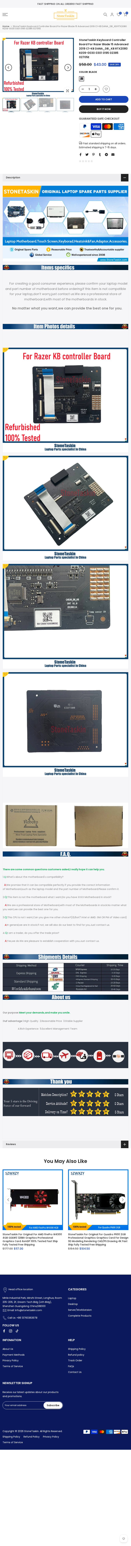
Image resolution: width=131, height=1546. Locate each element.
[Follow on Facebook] (4, 1331)
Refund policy (76, 1354)
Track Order (75, 1360)
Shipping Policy (77, 1349)
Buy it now (104, 109)
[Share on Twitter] (87, 154)
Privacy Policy (11, 1360)
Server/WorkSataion (80, 1310)
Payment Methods (14, 1354)
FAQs (71, 1366)
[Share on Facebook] (80, 154)
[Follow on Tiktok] (17, 1331)
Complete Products (79, 1315)
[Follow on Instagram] (10, 1331)
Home (6, 26)
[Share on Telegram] (106, 154)
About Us (8, 1349)
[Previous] (8, 67)
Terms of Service (13, 1366)
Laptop (72, 1298)
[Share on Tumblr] (99, 154)
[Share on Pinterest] (93, 154)
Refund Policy (32, 1436)
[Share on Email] (112, 154)
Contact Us (75, 1372)
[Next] (67, 67)
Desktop (73, 1304)
